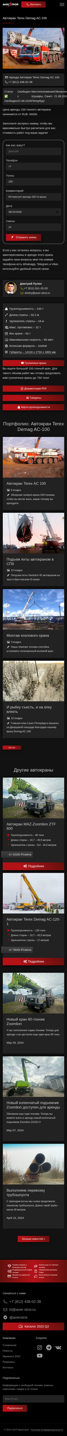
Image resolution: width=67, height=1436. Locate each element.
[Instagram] (39, 1347)
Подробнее (36, 866)
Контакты (35, 4)
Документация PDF (35, 388)
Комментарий (14, 190)
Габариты (35, 398)
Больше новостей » (33, 1239)
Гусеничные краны (35, 363)
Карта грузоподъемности (35, 407)
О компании (9, 1345)
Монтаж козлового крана (28, 635)
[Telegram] (49, 1347)
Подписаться (14, 1408)
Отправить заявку (25, 237)
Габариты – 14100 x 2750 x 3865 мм (32, 352)
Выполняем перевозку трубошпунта (26, 1192)
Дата (9, 206)
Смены (10, 221)
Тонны (10, 175)
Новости (7, 1350)
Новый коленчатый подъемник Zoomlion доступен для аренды (33, 1105)
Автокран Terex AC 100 (26, 483)
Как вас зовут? (15, 145)
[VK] (58, 1347)
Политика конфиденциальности (47, 1429)
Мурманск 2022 (11, 1356)
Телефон (12, 160)
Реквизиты (9, 1362)
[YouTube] (39, 1356)
